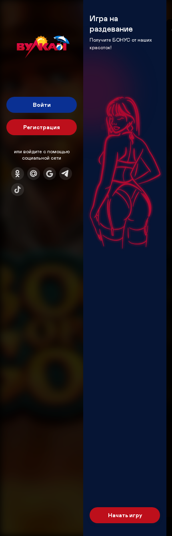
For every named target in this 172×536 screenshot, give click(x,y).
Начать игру (125, 515)
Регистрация (41, 127)
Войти (42, 104)
